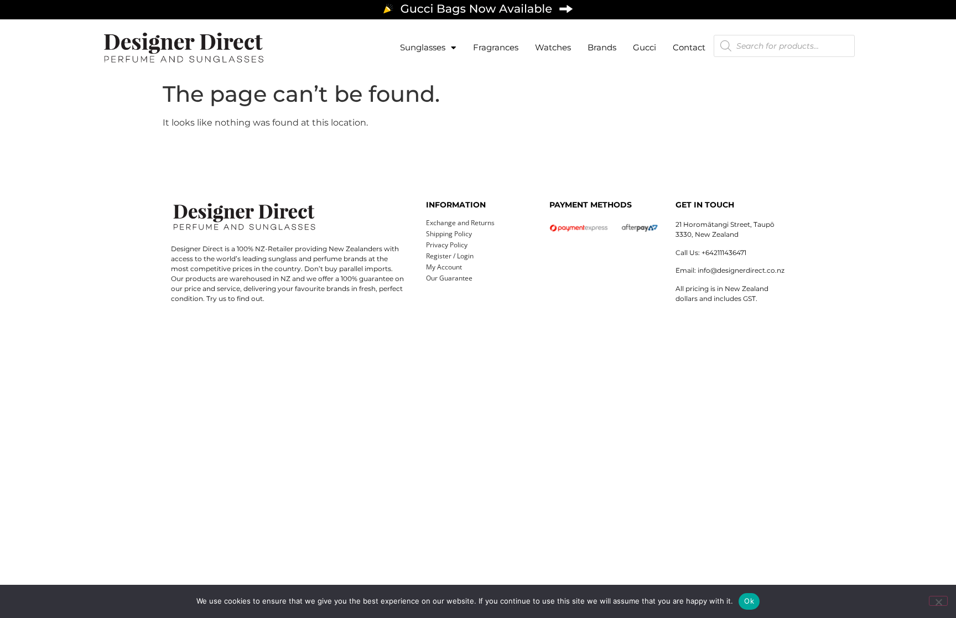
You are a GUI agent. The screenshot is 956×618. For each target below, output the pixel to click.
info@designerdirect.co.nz (741, 270)
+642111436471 (724, 252)
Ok (749, 600)
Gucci (644, 47)
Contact (689, 47)
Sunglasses (422, 47)
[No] (938, 601)
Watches (553, 47)
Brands (602, 47)
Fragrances (495, 47)
